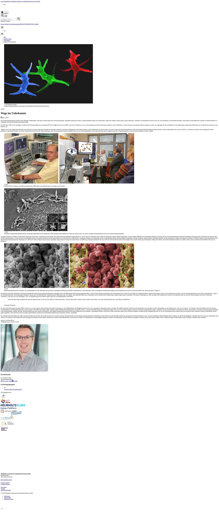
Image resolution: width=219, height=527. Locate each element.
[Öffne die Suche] (2, 15)
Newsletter (4, 487)
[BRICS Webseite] (5, 506)
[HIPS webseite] (4, 519)
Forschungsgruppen (14, 24)
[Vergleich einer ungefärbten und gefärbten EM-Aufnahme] (69, 287)
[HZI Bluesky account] (2, 471)
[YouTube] (2, 467)
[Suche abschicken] (19, 18)
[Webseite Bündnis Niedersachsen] (6, 403)
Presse (2, 24)
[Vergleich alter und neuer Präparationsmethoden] (35, 230)
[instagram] (2, 458)
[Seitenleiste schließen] (2, 27)
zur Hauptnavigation (15, 1)
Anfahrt (3, 488)
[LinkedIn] (2, 461)
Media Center (7, 39)
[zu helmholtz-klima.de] (13, 409)
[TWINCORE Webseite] (5, 525)
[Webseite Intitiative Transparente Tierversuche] (8, 425)
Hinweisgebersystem (6, 480)
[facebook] (2, 454)
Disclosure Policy (9, 499)
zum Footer (37, 1)
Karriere (6, 24)
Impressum (7, 496)
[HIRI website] (4, 522)
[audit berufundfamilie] (3, 398)
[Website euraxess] (7, 420)
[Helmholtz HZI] (19, 10)
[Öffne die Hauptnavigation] (6, 16)
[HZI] (4, 37)
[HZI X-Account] (2, 451)
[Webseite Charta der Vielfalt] (11, 414)
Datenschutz (7, 497)
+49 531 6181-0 (5, 482)
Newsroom (7, 40)
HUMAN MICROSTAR (27, 24)
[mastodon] (2, 464)
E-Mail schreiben (5, 484)
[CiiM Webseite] (5, 511)
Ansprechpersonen (6, 490)
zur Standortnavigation (27, 1)
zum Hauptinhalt (5, 1)
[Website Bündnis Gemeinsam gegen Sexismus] (4, 430)
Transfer (36, 24)
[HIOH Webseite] (4, 516)
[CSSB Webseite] (4, 514)
